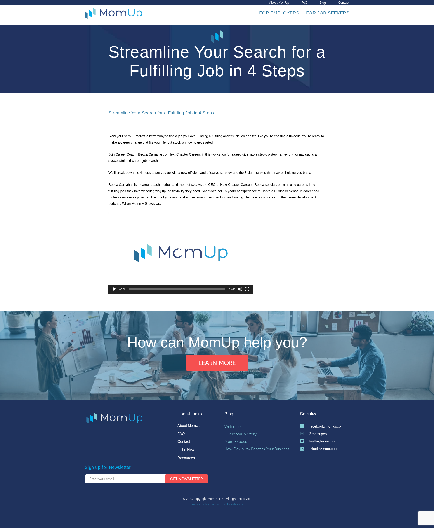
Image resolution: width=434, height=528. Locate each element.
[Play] (114, 289)
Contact (343, 2)
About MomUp (279, 2)
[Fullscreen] (247, 289)
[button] (181, 253)
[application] (180, 253)
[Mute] (240, 289)
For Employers (279, 13)
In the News (186, 450)
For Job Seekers (327, 13)
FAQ (304, 2)
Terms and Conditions (227, 504)
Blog (323, 2)
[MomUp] (113, 13)
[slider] (177, 289)
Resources (186, 458)
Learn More (217, 362)
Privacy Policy (199, 504)
